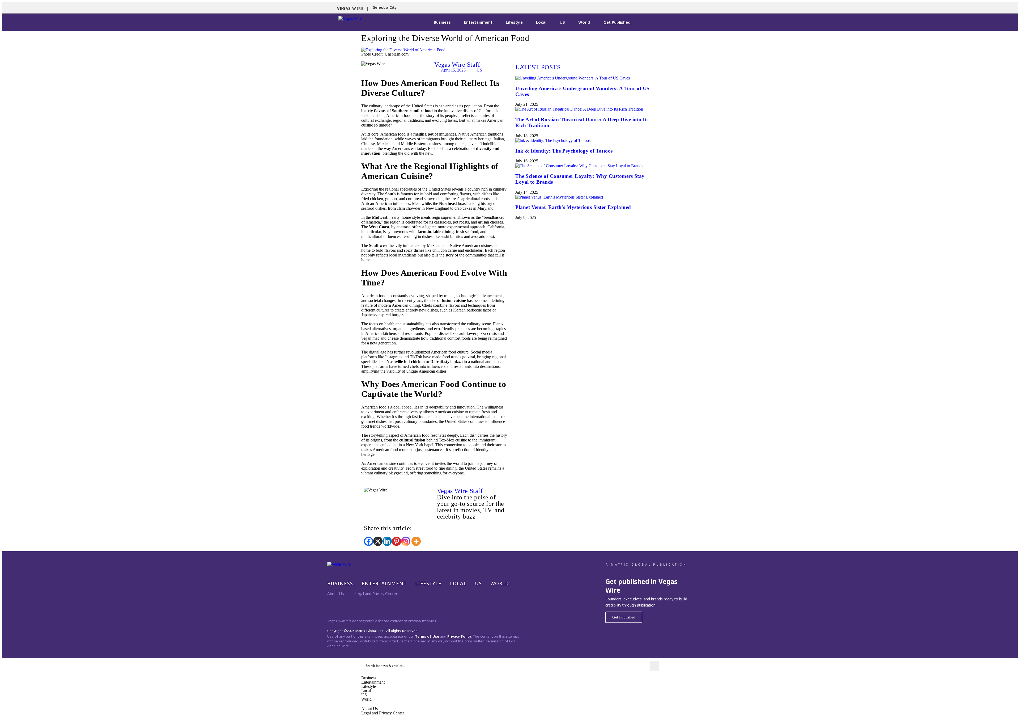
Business (442, 22)
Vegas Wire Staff (457, 64)
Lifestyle (514, 22)
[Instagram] (405, 541)
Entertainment (478, 22)
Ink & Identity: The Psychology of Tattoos (564, 151)
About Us (335, 593)
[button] (386, 7)
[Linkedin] (387, 541)
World (584, 22)
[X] (377, 541)
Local (541, 22)
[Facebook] (368, 541)
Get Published (617, 22)
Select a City (385, 7)
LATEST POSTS (537, 67)
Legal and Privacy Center (376, 593)
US (562, 22)
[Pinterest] (396, 541)
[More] (416, 541)
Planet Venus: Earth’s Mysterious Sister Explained (573, 207)
